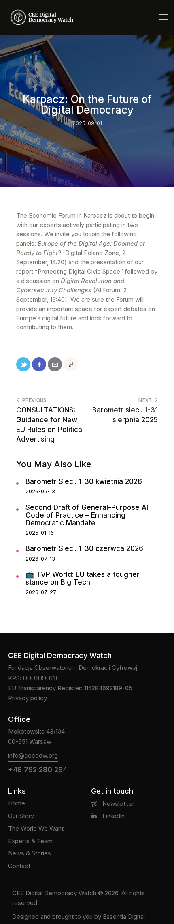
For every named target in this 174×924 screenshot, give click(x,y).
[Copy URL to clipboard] (71, 364)
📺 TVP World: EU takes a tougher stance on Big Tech (82, 578)
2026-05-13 (40, 491)
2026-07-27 (40, 592)
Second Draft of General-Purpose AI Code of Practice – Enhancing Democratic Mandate (86, 515)
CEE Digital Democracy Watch (54, 893)
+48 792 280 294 (37, 769)
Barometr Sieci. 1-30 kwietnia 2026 (83, 482)
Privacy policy (27, 698)
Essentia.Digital (124, 916)
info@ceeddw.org (33, 755)
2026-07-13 (40, 558)
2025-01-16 (39, 532)
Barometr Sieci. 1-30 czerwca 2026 (84, 549)
